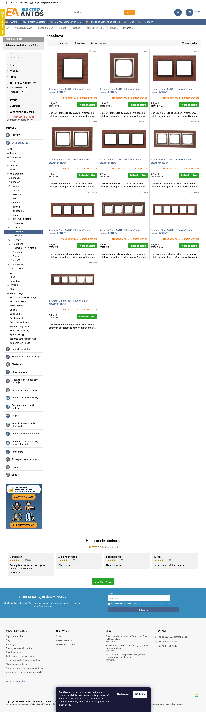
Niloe (12, 277)
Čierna (16, 202)
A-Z (51, 43)
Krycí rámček (34, 45)
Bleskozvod (17, 364)
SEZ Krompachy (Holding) (23, 297)
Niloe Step (15, 281)
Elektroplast (16, 157)
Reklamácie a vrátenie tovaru (20, 656)
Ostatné (16, 467)
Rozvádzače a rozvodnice (24, 390)
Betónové (18, 223)
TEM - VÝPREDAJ (18, 301)
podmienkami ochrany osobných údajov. (154, 604)
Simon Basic (17, 264)
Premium (17, 252)
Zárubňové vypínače (20, 343)
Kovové (17, 239)
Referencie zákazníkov (65, 644)
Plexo (12, 289)
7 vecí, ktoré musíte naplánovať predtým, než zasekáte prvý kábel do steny (125, 656)
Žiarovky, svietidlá (21, 349)
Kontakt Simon (17, 173)
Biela (15, 198)
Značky (15, 474)
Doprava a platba (14, 636)
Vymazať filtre (22, 116)
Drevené (18, 227)
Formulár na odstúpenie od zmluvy (23, 660)
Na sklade (16, 53)
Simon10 (15, 178)
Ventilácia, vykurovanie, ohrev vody (23, 424)
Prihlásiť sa (143, 610)
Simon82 (15, 260)
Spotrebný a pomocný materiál (23, 406)
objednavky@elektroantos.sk (173, 637)
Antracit (17, 190)
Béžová (17, 194)
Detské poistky (17, 318)
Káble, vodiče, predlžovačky (25, 356)
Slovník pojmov (13, 652)
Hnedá (16, 207)
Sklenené (18, 244)
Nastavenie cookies (15, 681)
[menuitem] (11, 22)
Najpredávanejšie (98, 43)
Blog (8, 640)
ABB (12, 149)
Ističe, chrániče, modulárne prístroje (25, 381)
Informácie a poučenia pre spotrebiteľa (25, 672)
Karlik (12, 169)
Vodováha (16, 92)
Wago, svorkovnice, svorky (25, 397)
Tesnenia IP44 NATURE (24, 248)
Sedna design (16, 293)
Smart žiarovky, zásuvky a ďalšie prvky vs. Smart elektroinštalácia (127, 637)
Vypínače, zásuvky (21, 143)
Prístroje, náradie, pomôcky (25, 433)
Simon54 (15, 182)
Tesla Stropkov (17, 305)
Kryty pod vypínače (19, 326)
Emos (12, 161)
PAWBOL (14, 285)
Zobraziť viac (103, 582)
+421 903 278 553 (168, 641)
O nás (58, 636)
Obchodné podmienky (16, 664)
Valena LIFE (16, 314)
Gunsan (14, 165)
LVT (12, 272)
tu (70, 704)
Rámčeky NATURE (22, 219)
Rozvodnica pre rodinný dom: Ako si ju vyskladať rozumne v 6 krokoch (127, 646)
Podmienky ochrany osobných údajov (24, 668)
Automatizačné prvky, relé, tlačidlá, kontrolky (25, 442)
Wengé (18, 235)
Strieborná (18, 211)
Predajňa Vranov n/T (65, 640)
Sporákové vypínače (20, 334)
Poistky (15, 415)
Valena (13, 309)
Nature (16, 186)
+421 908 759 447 (168, 646)
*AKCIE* (16, 135)
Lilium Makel (16, 268)
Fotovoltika (17, 451)
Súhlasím (140, 694)
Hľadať (129, 12)
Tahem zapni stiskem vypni (23, 338)
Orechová (19, 231)
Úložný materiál (19, 372)
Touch (16, 256)
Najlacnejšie (64, 43)
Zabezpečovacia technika (24, 459)
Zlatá (16, 215)
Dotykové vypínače (19, 322)
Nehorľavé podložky (20, 330)
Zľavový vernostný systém (19, 648)
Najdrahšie (80, 43)
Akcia (14, 57)
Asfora (13, 153)
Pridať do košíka (87, 104)
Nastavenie (123, 694)
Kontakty (10, 644)
